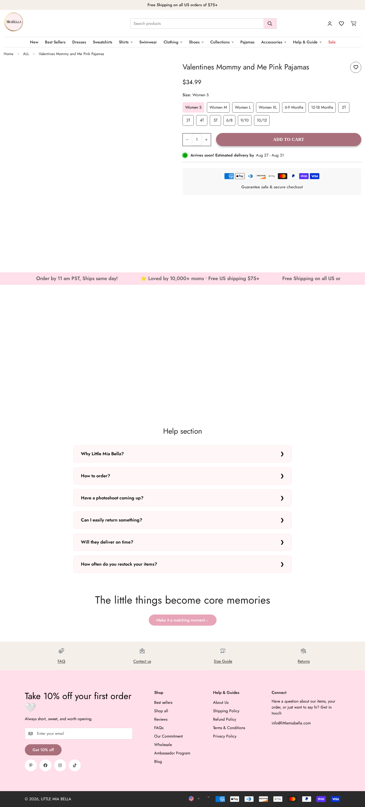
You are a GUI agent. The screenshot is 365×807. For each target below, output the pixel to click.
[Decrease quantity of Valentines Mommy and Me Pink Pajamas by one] (187, 139)
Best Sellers (55, 42)
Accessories (271, 42)
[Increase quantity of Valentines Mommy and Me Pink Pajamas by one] (206, 139)
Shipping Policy (226, 711)
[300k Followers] (45, 765)
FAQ (61, 661)
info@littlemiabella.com (291, 723)
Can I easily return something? (111, 520)
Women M (218, 107)
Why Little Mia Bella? (102, 454)
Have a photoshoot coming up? (112, 498)
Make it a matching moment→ (182, 620)
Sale (332, 42)
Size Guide (223, 661)
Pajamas (247, 42)
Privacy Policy (224, 736)
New (34, 42)
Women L (243, 107)
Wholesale (163, 744)
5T (216, 120)
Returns (304, 661)
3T (188, 120)
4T (202, 120)
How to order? (95, 476)
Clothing (171, 42)
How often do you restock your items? (119, 564)
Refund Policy (224, 719)
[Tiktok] (75, 765)
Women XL (268, 107)
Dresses (79, 42)
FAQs (158, 728)
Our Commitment (168, 736)
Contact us (142, 661)
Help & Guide (305, 42)
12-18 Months (322, 107)
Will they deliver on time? (107, 542)
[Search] (269, 24)
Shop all (161, 711)
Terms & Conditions (229, 728)
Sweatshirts (102, 42)
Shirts (124, 42)
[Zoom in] (162, 71)
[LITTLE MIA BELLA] (14, 23)
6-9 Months (294, 107)
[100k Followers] (60, 765)
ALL (26, 54)
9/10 (245, 120)
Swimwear (148, 42)
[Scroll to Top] (355, 780)
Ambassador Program (172, 753)
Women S (193, 107)
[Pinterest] (31, 765)
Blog (158, 761)
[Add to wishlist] (355, 67)
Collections (220, 42)
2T (344, 107)
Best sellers (163, 702)
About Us (220, 702)
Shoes (194, 42)
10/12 (262, 120)
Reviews (160, 719)
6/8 (229, 120)
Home (8, 54)
